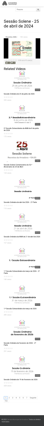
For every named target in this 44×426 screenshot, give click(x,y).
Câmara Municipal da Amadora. (17, 419)
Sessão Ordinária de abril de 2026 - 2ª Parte (20, 202)
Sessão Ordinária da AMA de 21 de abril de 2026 (22, 237)
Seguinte (33, 398)
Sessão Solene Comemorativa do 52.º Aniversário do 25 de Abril (18, 166)
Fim (6, 401)
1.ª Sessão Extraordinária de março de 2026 (20, 309)
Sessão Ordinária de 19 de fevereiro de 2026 (20, 380)
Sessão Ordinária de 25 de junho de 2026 (19, 94)
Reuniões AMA (11, 37)
